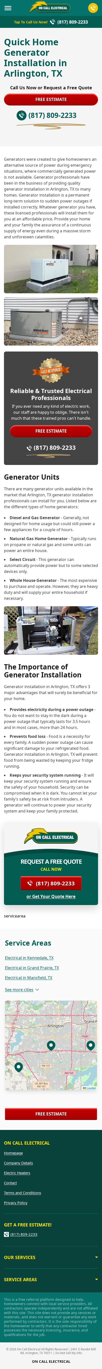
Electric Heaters (17, 1172)
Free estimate (51, 99)
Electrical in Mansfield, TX (28, 977)
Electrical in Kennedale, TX (29, 958)
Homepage (13, 1152)
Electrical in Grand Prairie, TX (32, 967)
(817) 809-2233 (55, 447)
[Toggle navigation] (8, 8)
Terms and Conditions (22, 1192)
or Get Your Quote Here (51, 896)
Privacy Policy (15, 1202)
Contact (10, 1182)
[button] (19, 1067)
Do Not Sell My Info (68, 1353)
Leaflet (91, 1088)
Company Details (18, 1162)
